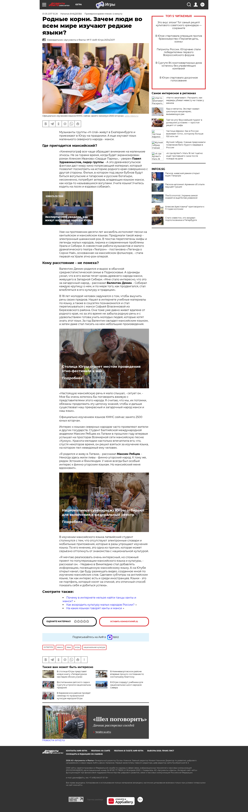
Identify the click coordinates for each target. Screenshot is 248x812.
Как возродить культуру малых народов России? (100, 604)
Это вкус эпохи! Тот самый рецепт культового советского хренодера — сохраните (179, 25)
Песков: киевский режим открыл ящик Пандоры (182, 174)
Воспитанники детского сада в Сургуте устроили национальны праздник (74, 685)
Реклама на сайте (100, 751)
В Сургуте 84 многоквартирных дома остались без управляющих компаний (179, 65)
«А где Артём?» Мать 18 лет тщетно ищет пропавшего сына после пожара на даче (184, 156)
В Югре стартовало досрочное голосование (179, 79)
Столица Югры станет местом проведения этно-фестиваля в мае (101, 369)
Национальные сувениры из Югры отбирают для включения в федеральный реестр (103, 512)
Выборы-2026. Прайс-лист (160, 751)
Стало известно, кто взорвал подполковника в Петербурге (181, 219)
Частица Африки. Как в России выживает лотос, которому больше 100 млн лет (184, 134)
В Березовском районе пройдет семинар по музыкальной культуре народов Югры (74, 696)
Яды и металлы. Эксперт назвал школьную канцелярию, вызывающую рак (182, 111)
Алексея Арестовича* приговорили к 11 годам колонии (184, 208)
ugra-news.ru (131, 116)
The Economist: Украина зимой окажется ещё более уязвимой (181, 196)
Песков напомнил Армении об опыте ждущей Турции (184, 185)
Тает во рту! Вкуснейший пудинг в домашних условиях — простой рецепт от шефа (184, 123)
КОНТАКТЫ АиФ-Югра (76, 751)
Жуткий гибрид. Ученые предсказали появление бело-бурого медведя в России (185, 145)
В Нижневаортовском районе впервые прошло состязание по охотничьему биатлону (127, 674)
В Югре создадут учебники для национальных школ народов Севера (126, 685)
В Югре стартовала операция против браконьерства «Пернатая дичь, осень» (178, 39)
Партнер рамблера (95, 800)
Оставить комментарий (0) (124, 621)
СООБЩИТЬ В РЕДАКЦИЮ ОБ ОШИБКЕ (84, 754)
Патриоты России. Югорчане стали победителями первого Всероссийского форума (179, 52)
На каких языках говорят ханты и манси (94, 608)
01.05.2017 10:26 (50, 13)
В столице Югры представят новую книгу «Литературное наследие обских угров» (72, 674)
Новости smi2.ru (53, 740)
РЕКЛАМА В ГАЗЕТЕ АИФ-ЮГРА (128, 751)
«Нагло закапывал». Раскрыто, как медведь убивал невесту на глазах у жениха (185, 100)
